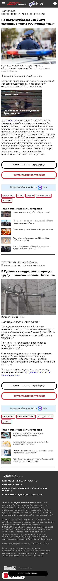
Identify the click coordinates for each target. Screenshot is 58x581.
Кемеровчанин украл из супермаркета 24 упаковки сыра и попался (30, 443)
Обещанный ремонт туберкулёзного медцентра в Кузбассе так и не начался (33, 451)
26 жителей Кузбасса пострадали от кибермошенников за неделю (28, 434)
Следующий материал (27, 574)
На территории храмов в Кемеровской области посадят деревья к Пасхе (33, 222)
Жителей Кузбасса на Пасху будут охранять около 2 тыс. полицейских (31, 248)
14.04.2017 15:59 (8, 11)
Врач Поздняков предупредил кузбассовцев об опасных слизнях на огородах (33, 460)
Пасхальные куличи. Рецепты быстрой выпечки (33, 229)
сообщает (11, 120)
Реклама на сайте (26, 481)
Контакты (8, 481)
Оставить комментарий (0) (29, 175)
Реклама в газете (12, 484)
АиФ (22, 317)
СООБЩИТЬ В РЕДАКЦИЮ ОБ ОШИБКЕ (22, 494)
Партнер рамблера (25, 568)
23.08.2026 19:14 (8, 262)
